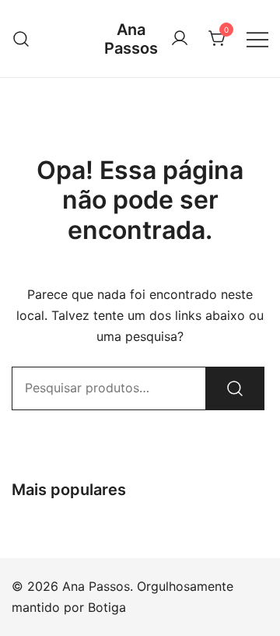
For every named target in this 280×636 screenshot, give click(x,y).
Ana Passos (131, 39)
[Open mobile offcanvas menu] (257, 38)
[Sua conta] (179, 39)
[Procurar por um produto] (21, 38)
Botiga (107, 607)
